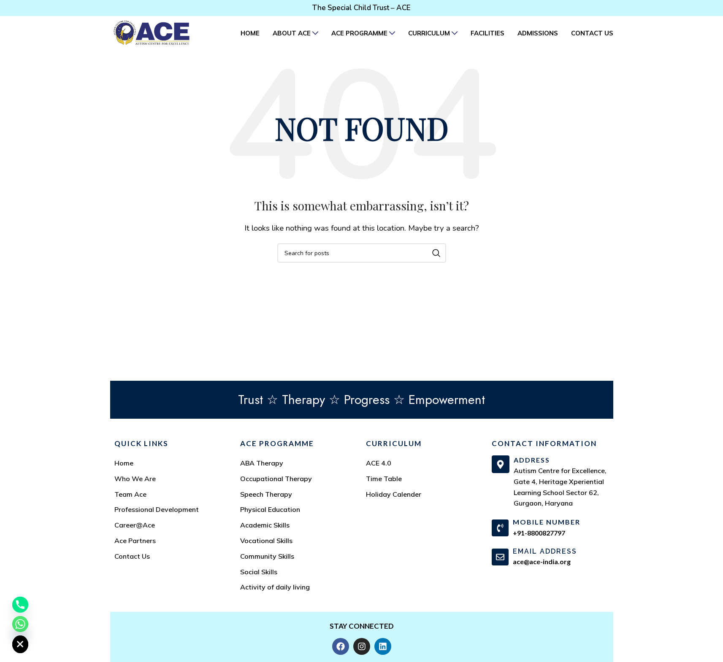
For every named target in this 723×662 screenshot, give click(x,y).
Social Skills (258, 572)
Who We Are (135, 478)
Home (123, 463)
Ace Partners (135, 540)
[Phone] (20, 605)
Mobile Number (546, 522)
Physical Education (270, 509)
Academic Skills (265, 525)
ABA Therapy (261, 463)
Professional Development (156, 509)
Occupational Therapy (276, 478)
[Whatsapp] (20, 624)
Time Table (384, 478)
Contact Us (132, 556)
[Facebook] (340, 646)
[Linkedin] (382, 646)
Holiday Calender (393, 494)
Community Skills (267, 556)
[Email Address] (500, 557)
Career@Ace (134, 525)
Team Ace (130, 494)
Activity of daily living (275, 587)
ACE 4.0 (378, 463)
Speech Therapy (266, 494)
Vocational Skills (266, 540)
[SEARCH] (436, 253)
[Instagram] (361, 646)
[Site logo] (151, 32)
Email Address (545, 551)
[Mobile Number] (500, 527)
